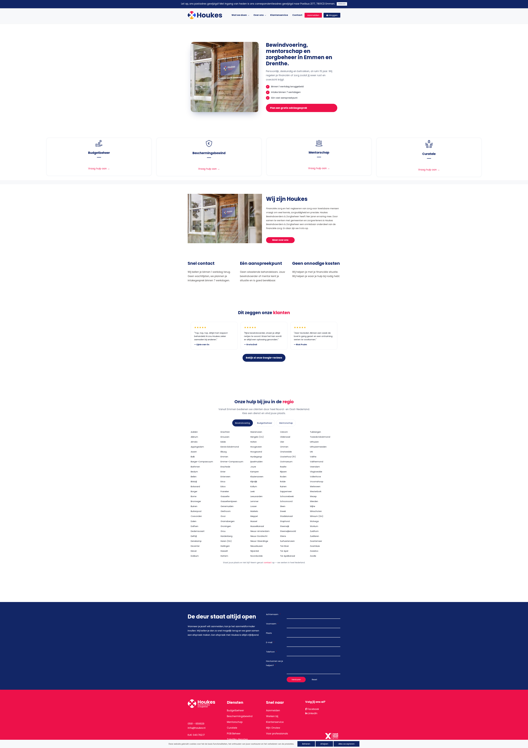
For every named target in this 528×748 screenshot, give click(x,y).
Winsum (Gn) (316, 516)
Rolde (283, 481)
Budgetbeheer (264, 422)
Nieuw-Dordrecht (258, 536)
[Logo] (205, 15)
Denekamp (196, 541)
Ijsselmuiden (256, 461)
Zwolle (313, 556)
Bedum (194, 471)
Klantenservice (275, 722)
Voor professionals (277, 733)
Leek (252, 491)
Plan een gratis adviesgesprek (288, 108)
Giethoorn (226, 511)
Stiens (283, 536)
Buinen (194, 506)
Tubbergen (315, 432)
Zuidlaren (314, 536)
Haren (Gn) (226, 541)
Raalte (283, 466)
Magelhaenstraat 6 (199, 712)
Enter (223, 471)
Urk (311, 451)
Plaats (269, 633)
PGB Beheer (233, 733)
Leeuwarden (256, 496)
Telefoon (271, 651)
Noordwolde (256, 556)
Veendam (315, 466)
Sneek (283, 511)
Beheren (306, 744)
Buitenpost (196, 511)
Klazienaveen (256, 476)
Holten (253, 441)
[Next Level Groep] (332, 733)
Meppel (254, 516)
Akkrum (194, 437)
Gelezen (342, 3)
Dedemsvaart (197, 531)
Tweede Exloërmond (320, 437)
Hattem (224, 556)
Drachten (225, 432)
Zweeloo (314, 551)
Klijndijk (253, 481)
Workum (314, 526)
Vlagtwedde (316, 471)
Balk (193, 456)
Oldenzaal (285, 437)
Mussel (253, 521)
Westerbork (315, 491)
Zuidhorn (314, 531)
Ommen (284, 446)
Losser (253, 506)
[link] (99, 142)
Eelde (223, 441)
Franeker (225, 491)
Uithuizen (314, 441)
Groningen (226, 526)
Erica (223, 481)
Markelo (254, 511)
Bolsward (195, 486)
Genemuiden (227, 506)
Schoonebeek (287, 496)
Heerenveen (256, 432)
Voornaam (272, 623)
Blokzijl (194, 481)
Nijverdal (254, 551)
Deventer (195, 546)
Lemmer (254, 501)
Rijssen (283, 471)
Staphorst (285, 521)
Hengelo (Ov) (257, 437)
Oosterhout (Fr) (288, 456)
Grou (223, 531)
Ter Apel (284, 551)
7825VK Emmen (197, 716)
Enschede (225, 466)
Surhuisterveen (287, 541)
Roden (283, 476)
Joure (253, 466)
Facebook (313, 709)
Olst (282, 441)
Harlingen (225, 546)
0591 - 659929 (196, 723)
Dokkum (195, 556)
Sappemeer (286, 491)
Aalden (194, 432)
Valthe (313, 456)
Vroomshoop (316, 481)
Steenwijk (284, 526)
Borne (193, 496)
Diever (194, 551)
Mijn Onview (273, 727)
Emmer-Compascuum (232, 461)
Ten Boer (284, 546)
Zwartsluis (315, 546)
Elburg (224, 451)
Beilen (193, 476)
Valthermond (316, 461)
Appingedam (197, 446)
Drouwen (225, 437)
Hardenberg (226, 536)
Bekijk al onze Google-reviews (264, 357)
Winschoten (316, 511)
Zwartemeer (316, 541)
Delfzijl (194, 536)
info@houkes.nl (196, 728)
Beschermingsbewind (239, 716)
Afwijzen (324, 744)
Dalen (193, 521)
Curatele (232, 727)
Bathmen (195, 466)
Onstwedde (286, 451)
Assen (194, 451)
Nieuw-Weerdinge (259, 541)
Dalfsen (194, 526)
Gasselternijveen (229, 501)
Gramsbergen (228, 521)
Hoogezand (256, 451)
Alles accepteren (346, 744)
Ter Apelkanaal (287, 556)
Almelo (194, 441)
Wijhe (312, 506)
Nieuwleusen (256, 546)
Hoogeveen (256, 446)
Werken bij (272, 716)
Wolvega (314, 521)
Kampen (254, 471)
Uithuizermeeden (318, 446)
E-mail (270, 642)
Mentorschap (286, 422)
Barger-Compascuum (202, 461)
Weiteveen (315, 486)
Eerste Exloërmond (230, 446)
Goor (223, 516)
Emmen (224, 456)
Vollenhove (315, 476)
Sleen (282, 506)
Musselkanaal (257, 526)
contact (268, 562)
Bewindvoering (242, 422)
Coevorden (196, 516)
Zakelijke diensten (237, 739)
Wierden (314, 501)
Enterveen (225, 476)
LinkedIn (312, 713)
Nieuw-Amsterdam (260, 531)
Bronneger (196, 501)
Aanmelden (273, 710)
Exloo (223, 486)
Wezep (313, 496)
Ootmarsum (286, 461)
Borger (194, 491)
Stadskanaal (286, 516)
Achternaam (273, 614)
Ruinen (283, 486)
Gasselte (225, 496)
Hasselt (224, 551)
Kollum (253, 486)
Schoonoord (286, 501)
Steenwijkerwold (288, 531)
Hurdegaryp (256, 456)
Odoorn (284, 432)
